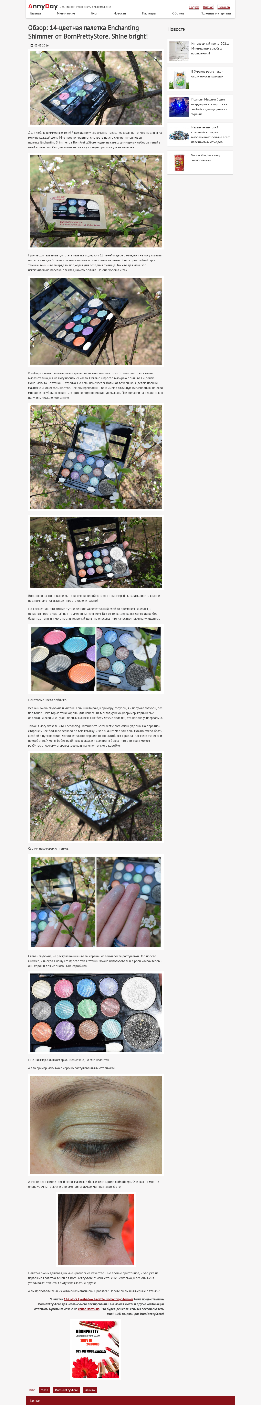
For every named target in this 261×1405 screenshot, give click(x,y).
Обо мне (178, 13)
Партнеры (149, 13)
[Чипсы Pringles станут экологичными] (200, 162)
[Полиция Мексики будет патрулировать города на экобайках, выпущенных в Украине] (200, 107)
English (194, 7)
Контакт (36, 1400)
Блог (94, 13)
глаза (44, 1390)
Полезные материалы (215, 13)
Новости (120, 13)
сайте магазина (89, 1309)
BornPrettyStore (66, 1390)
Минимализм (66, 13)
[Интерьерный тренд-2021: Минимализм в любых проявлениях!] (200, 51)
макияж (90, 1390)
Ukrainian (224, 7)
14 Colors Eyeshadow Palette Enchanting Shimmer (98, 1299)
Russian (208, 7)
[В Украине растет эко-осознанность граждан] (200, 79)
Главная (35, 13)
